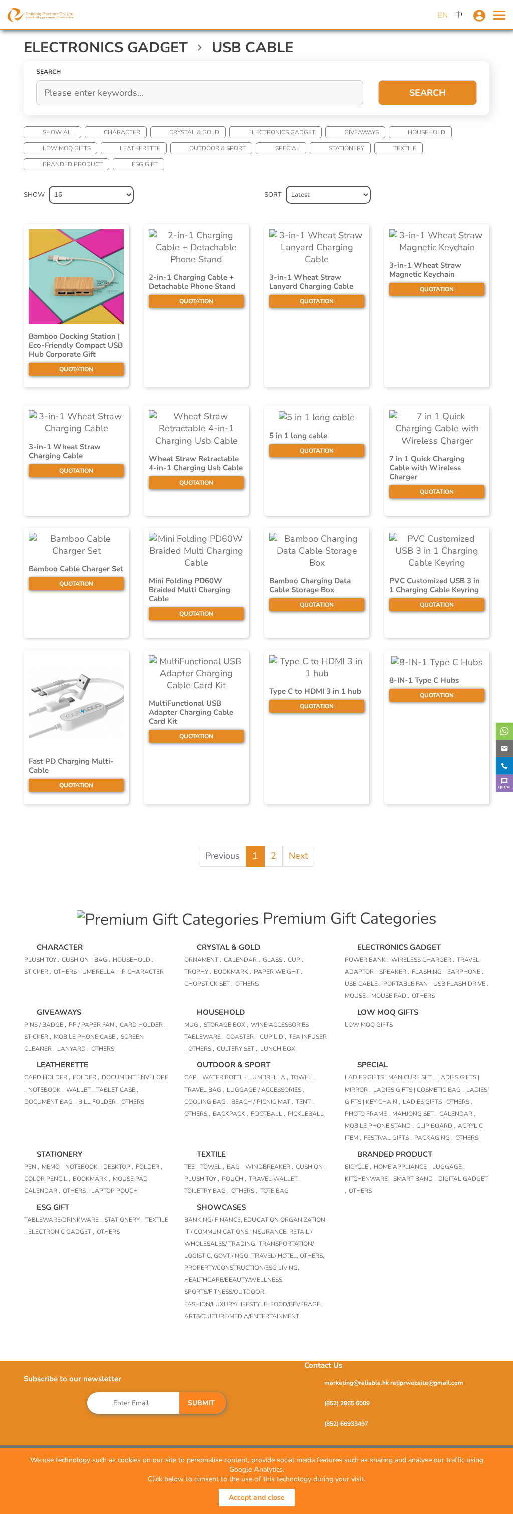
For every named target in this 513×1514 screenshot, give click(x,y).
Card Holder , (143, 1025)
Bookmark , (232, 972)
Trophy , (197, 972)
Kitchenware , (368, 1179)
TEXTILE (404, 148)
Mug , (192, 1025)
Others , (67, 972)
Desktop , (118, 1167)
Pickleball (306, 1114)
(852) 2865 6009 (347, 1403)
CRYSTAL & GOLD (194, 132)
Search (427, 93)
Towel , (303, 1077)
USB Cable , (363, 984)
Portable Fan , (407, 984)
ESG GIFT (145, 164)
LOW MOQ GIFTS (67, 148)
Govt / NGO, (232, 1256)
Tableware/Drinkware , (63, 1220)
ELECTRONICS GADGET (281, 132)
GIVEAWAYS (361, 132)
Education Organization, (285, 1220)
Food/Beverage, (296, 1304)
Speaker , (394, 972)
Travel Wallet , (275, 1179)
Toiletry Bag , (206, 1191)
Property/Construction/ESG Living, (241, 1268)
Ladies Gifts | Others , (437, 1102)
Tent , (305, 1102)
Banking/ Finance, (214, 1220)
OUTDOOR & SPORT (217, 148)
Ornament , (202, 960)
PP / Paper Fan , (93, 1025)
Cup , (295, 960)
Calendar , (242, 960)
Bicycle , (358, 1167)
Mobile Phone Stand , (379, 1126)
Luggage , (448, 1167)
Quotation (76, 369)
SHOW (34, 194)
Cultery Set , (237, 1049)
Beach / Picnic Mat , (262, 1102)
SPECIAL (287, 148)
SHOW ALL (59, 132)
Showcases (221, 1207)
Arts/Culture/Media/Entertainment (241, 1316)
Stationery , (123, 1220)
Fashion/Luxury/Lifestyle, (227, 1304)
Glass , (274, 960)
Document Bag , (50, 1102)
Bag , (102, 960)
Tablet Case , (117, 1090)
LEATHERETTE (140, 148)
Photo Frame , (367, 1114)
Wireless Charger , (422, 960)
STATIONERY (346, 148)
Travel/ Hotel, (275, 1256)
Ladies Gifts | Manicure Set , (390, 1077)
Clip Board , (435, 1126)
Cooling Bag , (206, 1102)
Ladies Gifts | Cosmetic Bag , (418, 1090)
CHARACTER (122, 132)
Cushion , (77, 960)
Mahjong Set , (414, 1114)
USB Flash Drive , (460, 984)
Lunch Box (277, 1049)
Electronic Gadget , (61, 1232)
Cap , (192, 1077)
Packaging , (433, 1138)
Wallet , (80, 1090)
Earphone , (465, 972)
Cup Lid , (273, 1037)
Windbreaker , (269, 1167)
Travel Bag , (204, 1090)
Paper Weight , (278, 972)
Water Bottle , (226, 1077)
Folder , (86, 1077)
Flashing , (428, 972)
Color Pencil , (47, 1179)
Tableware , (204, 1037)
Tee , (191, 1167)
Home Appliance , (402, 1167)
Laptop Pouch (114, 1191)
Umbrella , (100, 972)
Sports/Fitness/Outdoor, (225, 1292)
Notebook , (46, 1090)
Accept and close (257, 1497)
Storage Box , (226, 1025)
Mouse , (357, 996)
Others (247, 984)
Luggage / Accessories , (265, 1090)
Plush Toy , (41, 960)
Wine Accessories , (281, 1025)
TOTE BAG (274, 1191)
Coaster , (241, 1037)
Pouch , (234, 1179)
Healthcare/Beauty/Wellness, (234, 1280)
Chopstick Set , (208, 984)
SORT (273, 194)
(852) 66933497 (346, 1424)
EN (443, 15)
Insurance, (270, 1232)
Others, (312, 1256)
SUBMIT (201, 1403)
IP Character (142, 972)
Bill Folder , (98, 1102)
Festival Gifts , (388, 1138)
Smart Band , (414, 1179)
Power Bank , (367, 960)
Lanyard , (73, 1049)
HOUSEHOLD (426, 132)
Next (298, 856)
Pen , (31, 1167)
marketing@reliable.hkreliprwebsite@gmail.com (393, 1383)
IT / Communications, (217, 1232)
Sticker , (37, 972)
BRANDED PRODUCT (73, 164)
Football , (268, 1114)
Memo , (52, 1167)
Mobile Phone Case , (86, 1037)
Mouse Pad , (390, 996)
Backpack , (230, 1114)
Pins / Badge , (45, 1025)
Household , (133, 960)
